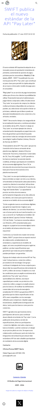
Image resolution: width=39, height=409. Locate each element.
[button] (2, 3)
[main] (19, 16)
